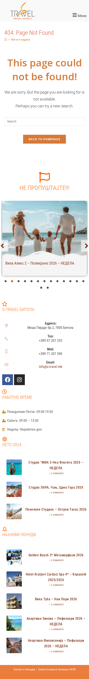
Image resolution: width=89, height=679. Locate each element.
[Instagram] (19, 379)
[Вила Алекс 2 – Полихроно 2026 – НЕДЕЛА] (44, 229)
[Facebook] (7, 379)
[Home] (5, 39)
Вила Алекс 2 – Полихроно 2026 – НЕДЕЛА (39, 263)
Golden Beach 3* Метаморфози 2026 (56, 555)
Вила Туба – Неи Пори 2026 (56, 599)
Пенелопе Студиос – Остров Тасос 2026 (55, 509)
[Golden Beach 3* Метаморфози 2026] (14, 557)
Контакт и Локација (24, 669)
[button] (67, 15)
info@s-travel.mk (50, 367)
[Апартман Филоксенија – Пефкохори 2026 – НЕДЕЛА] (14, 645)
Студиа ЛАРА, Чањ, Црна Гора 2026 (56, 487)
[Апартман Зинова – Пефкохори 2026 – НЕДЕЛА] (14, 623)
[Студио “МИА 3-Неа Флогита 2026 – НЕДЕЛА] (14, 467)
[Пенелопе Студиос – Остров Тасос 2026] (14, 511)
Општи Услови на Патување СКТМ (57, 669)
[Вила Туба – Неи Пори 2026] (14, 601)
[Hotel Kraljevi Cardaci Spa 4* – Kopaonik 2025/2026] (14, 579)
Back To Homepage (44, 139)
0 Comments (57, 473)
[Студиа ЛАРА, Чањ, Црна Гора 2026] (14, 489)
